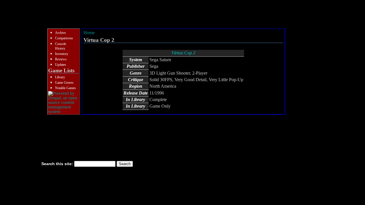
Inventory (61, 54)
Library (60, 77)
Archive (60, 33)
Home (89, 32)
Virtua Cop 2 (183, 52)
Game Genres (64, 83)
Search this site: (57, 163)
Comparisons (64, 38)
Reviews (61, 59)
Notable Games (65, 88)
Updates (60, 65)
